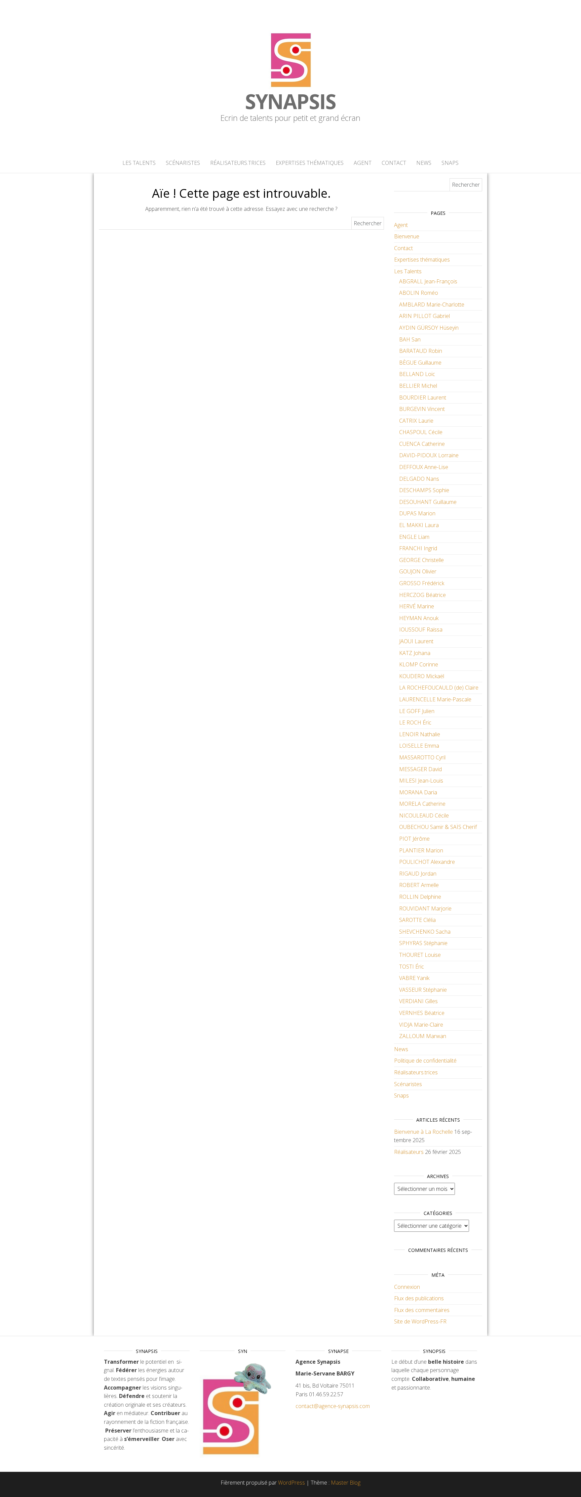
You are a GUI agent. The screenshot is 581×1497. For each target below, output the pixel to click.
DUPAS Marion (417, 513)
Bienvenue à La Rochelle (423, 1131)
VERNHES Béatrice (421, 1013)
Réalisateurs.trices (238, 163)
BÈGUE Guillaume (420, 362)
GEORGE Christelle (421, 560)
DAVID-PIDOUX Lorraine (429, 455)
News (423, 163)
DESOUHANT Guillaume (428, 502)
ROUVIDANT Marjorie (425, 908)
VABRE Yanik (414, 978)
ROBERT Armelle (419, 885)
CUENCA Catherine (422, 444)
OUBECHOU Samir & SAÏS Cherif (438, 827)
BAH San (410, 339)
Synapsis (290, 101)
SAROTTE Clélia (417, 920)
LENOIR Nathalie (419, 734)
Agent (363, 163)
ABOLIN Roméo (418, 292)
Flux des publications (419, 1298)
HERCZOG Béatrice (422, 595)
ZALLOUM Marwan (422, 1036)
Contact (394, 163)
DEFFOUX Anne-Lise (423, 467)
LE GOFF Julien (416, 711)
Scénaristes (183, 163)
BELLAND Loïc (417, 374)
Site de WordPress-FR (420, 1321)
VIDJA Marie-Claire (421, 1024)
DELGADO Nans (419, 478)
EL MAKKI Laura (419, 525)
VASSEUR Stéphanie (423, 989)
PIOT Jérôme (414, 838)
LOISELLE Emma (419, 745)
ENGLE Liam (414, 537)
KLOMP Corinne (418, 664)
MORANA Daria (418, 792)
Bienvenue (406, 236)
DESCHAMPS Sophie (424, 490)
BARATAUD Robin (420, 351)
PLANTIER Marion (421, 850)
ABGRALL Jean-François (428, 281)
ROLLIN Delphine (420, 896)
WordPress (291, 1482)
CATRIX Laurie (416, 420)
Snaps (450, 163)
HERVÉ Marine (416, 606)
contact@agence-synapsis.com (333, 1406)
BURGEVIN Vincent (422, 409)
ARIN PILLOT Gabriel (424, 316)
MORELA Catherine (422, 803)
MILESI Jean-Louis (421, 780)
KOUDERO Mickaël (421, 676)
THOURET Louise (420, 954)
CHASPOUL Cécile (420, 432)
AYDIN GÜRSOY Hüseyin (429, 327)
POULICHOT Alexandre (427, 862)
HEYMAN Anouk (418, 618)
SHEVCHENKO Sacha (425, 931)
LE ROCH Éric (415, 722)
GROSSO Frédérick (421, 583)
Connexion (407, 1287)
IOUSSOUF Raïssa (420, 629)
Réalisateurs (409, 1152)
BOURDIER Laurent (422, 397)
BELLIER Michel (418, 385)
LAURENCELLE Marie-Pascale (435, 699)
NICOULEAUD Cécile (424, 815)
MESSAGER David (420, 769)
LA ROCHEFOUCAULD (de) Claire (438, 687)
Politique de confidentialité (425, 1060)
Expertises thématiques (310, 163)
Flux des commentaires (422, 1310)
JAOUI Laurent (416, 641)
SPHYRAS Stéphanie (423, 943)
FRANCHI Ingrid (418, 548)
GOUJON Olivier (417, 571)
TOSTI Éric (411, 966)
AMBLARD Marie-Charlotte (431, 304)
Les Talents (139, 163)
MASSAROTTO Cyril (422, 757)
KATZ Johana (414, 653)
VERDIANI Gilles (418, 1001)
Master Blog (345, 1482)
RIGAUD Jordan (417, 873)
